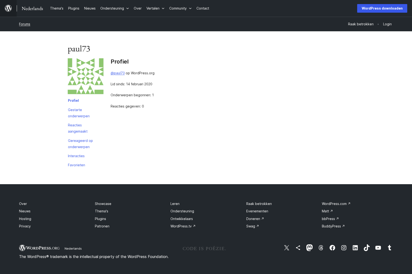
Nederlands (73, 248)
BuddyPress (333, 226)
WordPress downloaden (382, 8)
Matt (327, 211)
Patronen (102, 226)
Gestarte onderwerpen (79, 113)
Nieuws (25, 211)
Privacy (25, 226)
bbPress (330, 219)
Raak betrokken (259, 204)
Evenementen (257, 211)
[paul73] (85, 77)
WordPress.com (336, 204)
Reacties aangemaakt (78, 128)
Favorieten (76, 165)
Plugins (100, 219)
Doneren (255, 219)
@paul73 (118, 73)
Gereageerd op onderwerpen (80, 144)
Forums (24, 24)
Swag (252, 226)
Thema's (101, 211)
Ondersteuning (182, 211)
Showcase (103, 204)
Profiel (73, 100)
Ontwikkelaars (181, 219)
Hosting (25, 219)
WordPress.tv (183, 226)
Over (23, 204)
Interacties (76, 156)
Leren (175, 204)
